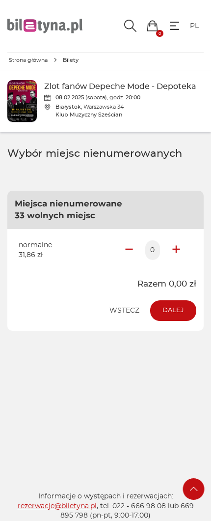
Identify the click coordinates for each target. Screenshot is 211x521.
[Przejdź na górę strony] (194, 489)
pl (194, 26)
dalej (173, 310)
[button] (152, 26)
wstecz (124, 310)
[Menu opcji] (174, 26)
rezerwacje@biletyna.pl (57, 506)
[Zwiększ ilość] (176, 250)
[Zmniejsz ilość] (129, 250)
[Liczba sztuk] (152, 250)
